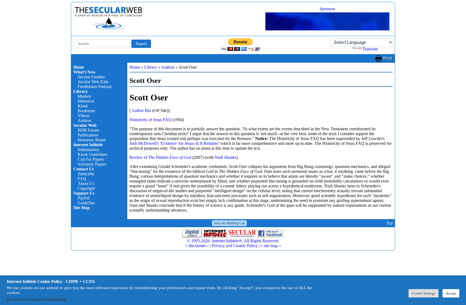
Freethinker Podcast (94, 86)
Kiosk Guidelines (92, 154)
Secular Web (85, 125)
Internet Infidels (88, 144)
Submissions (88, 149)
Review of (160, 157)
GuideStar (86, 203)
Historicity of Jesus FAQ (150, 119)
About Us (86, 183)
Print (387, 58)
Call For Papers (91, 159)
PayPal (84, 198)
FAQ (82, 178)
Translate (370, 49)
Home (78, 67)
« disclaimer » (197, 245)
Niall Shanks (226, 157)
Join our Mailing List (229, 223)
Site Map (81, 207)
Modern (84, 96)
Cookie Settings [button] (423, 293)
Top (389, 223)
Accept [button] (451, 293)
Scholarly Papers (92, 164)
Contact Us (83, 169)
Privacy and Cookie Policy (235, 245)
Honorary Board (92, 140)
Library (80, 91)
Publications (88, 135)
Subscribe (86, 173)
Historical (86, 101)
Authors (84, 120)
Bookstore (86, 110)
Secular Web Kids (93, 81)
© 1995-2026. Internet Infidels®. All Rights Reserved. (233, 241)
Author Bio (141, 110)
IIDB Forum (88, 130)
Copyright (86, 188)
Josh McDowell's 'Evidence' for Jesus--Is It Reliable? (174, 143)
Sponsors (327, 8)
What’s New (84, 72)
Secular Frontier (91, 77)
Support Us (83, 193)
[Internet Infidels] (108, 28)
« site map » (271, 245)
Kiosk (83, 106)
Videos (84, 115)
